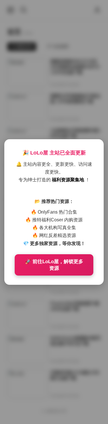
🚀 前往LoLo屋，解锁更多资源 (54, 265)
